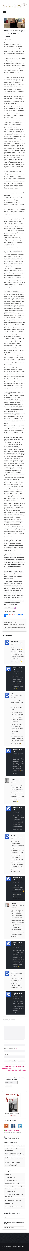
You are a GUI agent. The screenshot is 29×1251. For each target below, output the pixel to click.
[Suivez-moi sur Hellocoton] (11, 1130)
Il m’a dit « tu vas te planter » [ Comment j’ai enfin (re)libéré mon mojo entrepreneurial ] (13, 1164)
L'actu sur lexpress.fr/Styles (12, 1138)
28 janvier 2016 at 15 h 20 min (17, 695)
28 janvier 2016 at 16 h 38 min (17, 781)
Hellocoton (19, 1132)
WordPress (21, 1246)
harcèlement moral (20, 627)
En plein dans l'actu (10, 1180)
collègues (9, 627)
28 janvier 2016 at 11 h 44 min (17, 643)
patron (5, 629)
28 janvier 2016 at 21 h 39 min (17, 837)
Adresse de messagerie (10, 1048)
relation (9, 629)
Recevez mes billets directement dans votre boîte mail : (14, 1078)
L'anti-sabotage (9, 1191)
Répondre (13, 644)
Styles (9, 1138)
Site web (6, 1054)
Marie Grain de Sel (13, 622)
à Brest (7, 1174)
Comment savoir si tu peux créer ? (14, 1146)
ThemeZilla (15, 1248)
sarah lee (14, 972)
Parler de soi (8, 1203)
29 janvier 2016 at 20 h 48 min (17, 973)
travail (12, 629)
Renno (13, 835)
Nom (5, 1042)
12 (10, 621)
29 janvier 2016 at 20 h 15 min (17, 905)
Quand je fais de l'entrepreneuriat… (14, 1206)
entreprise (14, 627)
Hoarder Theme (6, 1248)
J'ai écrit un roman (9, 1188)
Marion (13, 903)
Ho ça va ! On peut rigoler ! (15, 624)
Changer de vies (9, 1177)
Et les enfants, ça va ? (10, 1183)
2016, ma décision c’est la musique (17, 1070)
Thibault (13, 779)
